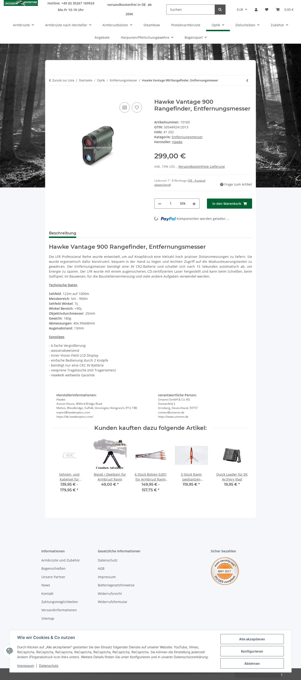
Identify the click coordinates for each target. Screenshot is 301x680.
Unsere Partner (53, 577)
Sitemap (47, 618)
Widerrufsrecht (110, 593)
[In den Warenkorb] (52, 96)
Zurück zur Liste (63, 80)
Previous (60, 469)
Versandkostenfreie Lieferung (201, 166)
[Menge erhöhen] (194, 203)
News (45, 585)
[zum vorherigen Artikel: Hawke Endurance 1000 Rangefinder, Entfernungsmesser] (247, 80)
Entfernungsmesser (187, 137)
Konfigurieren (252, 651)
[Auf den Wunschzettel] (137, 107)
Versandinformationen (59, 610)
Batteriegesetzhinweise (116, 585)
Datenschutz (49, 666)
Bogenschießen (53, 568)
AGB (101, 568)
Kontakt (47, 593)
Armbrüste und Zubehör (60, 560)
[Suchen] (220, 9)
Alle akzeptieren (252, 639)
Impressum (25, 666)
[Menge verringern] (159, 203)
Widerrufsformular (112, 602)
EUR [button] (240, 9)
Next (241, 469)
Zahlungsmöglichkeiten (59, 602)
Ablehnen (252, 663)
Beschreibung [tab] (62, 233)
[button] (256, 9)
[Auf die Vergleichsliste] (124, 107)
